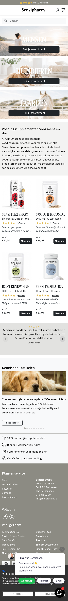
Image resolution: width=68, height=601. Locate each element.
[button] (5, 10)
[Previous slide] (5, 339)
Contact (6, 493)
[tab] (25, 428)
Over (4, 480)
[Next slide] (62, 339)
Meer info (26, 241)
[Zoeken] (5, 21)
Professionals (9, 497)
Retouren (7, 489)
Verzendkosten (10, 484)
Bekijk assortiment (34, 49)
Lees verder (12, 422)
